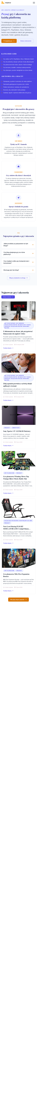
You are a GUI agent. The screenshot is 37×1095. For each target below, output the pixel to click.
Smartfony (16, 427)
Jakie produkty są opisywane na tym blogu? (16, 245)
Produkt (7, 427)
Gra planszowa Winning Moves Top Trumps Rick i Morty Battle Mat (16, 477)
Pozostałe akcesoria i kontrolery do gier (18, 520)
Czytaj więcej (7, 348)
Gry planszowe (9, 473)
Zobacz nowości (7, 297)
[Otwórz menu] (34, 2)
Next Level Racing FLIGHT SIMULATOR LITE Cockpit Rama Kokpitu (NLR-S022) (16, 528)
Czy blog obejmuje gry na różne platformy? (14, 253)
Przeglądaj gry (8, 41)
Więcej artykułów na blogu (17, 278)
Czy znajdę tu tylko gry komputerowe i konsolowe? (16, 262)
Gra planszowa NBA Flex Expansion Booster (16, 575)
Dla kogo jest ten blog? (11, 270)
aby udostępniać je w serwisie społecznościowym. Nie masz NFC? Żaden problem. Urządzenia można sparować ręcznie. (17, 326)
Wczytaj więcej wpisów (17, 599)
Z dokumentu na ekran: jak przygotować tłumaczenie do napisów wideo (18, 332)
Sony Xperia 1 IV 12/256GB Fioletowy (17, 431)
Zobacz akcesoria (25, 41)
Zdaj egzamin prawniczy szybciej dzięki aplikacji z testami (17, 384)
